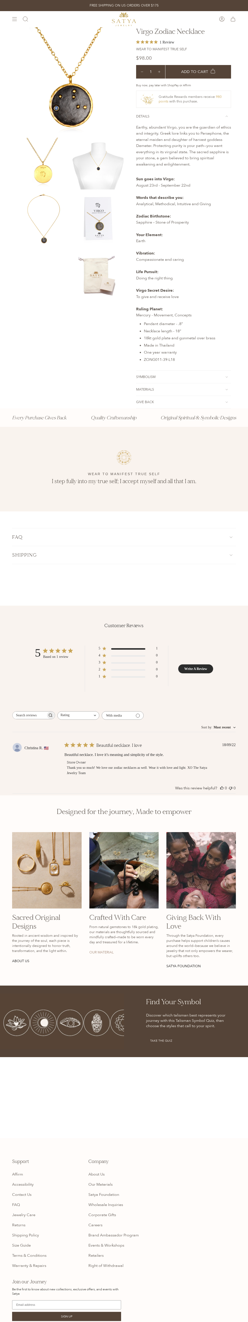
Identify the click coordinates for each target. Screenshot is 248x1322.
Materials (145, 389)
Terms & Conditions (29, 1255)
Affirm (17, 1174)
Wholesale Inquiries (105, 1204)
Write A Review (195, 669)
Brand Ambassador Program (113, 1235)
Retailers (96, 1255)
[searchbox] (29, 715)
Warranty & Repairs (29, 1265)
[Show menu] (14, 19)
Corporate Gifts (102, 1215)
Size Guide (21, 1245)
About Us (96, 1174)
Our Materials (100, 1184)
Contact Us (21, 1194)
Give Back (145, 402)
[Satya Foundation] (201, 870)
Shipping (24, 555)
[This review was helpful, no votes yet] (222, 788)
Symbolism (145, 377)
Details (142, 116)
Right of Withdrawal (106, 1265)
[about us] (47, 870)
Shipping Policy (25, 1235)
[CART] (233, 19)
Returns (18, 1225)
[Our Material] (124, 870)
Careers (95, 1225)
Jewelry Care (23, 1215)
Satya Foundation (103, 1194)
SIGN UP (66, 1316)
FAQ (17, 537)
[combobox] (78, 715)
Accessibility (23, 1184)
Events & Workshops (106, 1245)
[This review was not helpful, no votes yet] (230, 788)
